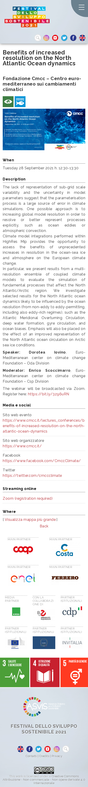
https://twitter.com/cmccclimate (32, 475)
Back (44, 526)
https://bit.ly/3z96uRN (48, 394)
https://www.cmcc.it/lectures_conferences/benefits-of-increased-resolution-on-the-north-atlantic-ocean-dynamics (44, 425)
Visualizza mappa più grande (30, 519)
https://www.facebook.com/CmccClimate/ (42, 461)
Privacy (57, 756)
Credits (44, 756)
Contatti (31, 756)
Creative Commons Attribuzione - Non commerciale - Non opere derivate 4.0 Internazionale (44, 780)
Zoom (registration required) (28, 498)
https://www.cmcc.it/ (22, 446)
